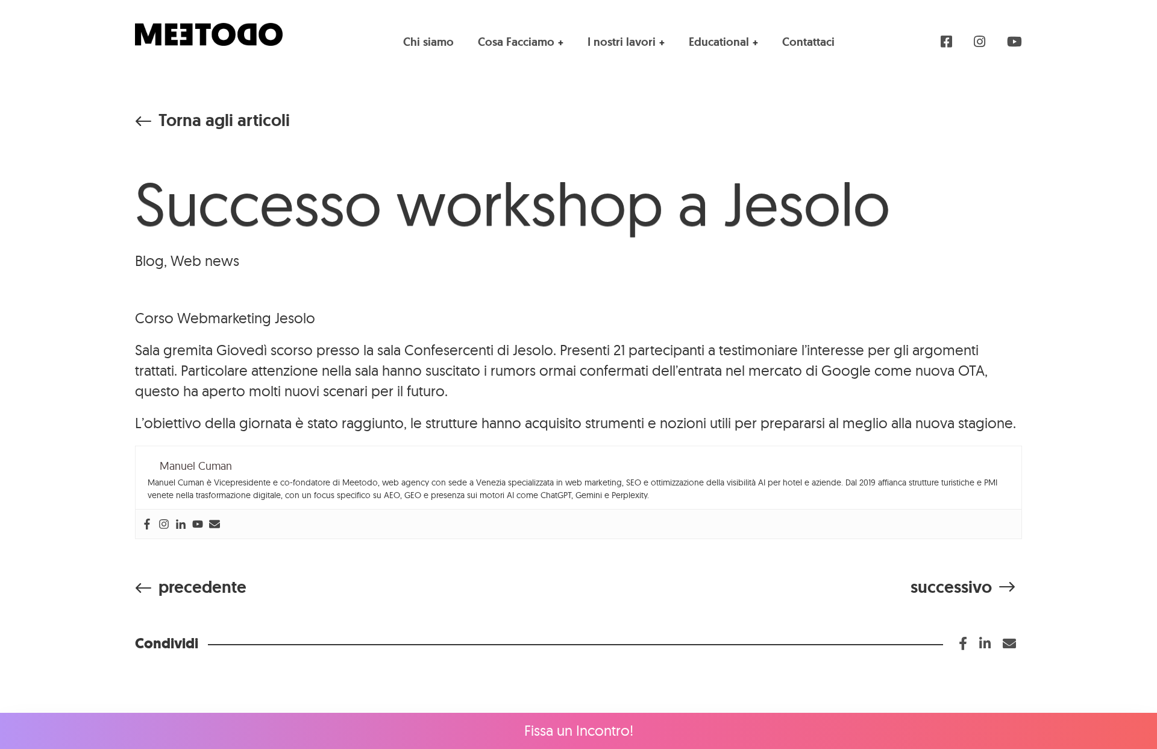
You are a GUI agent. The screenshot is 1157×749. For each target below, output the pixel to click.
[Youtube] (197, 524)
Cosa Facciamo (516, 41)
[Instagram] (163, 524)
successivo (951, 587)
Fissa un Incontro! (578, 730)
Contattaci (808, 41)
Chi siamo (428, 41)
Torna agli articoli (224, 120)
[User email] (214, 524)
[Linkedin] (180, 524)
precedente (202, 587)
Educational (719, 41)
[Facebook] (147, 524)
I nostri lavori (622, 41)
